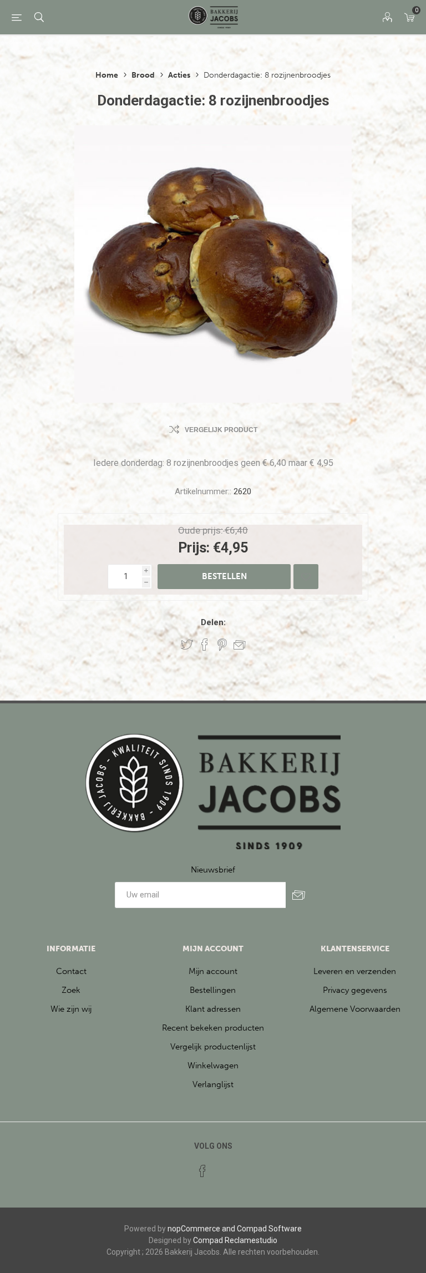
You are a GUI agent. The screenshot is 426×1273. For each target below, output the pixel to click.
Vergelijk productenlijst (213, 1047)
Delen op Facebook (205, 644)
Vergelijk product (221, 430)
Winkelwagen (213, 1066)
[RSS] (223, 1167)
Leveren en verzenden (354, 971)
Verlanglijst (213, 1084)
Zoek (71, 990)
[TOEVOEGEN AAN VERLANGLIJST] (305, 576)
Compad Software (269, 1228)
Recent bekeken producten (213, 1028)
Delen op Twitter (187, 644)
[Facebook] (202, 1171)
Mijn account (213, 971)
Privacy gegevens (355, 990)
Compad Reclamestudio (235, 1240)
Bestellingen (213, 990)
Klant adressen (213, 1009)
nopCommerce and (201, 1228)
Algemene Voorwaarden (355, 1009)
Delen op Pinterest (222, 644)
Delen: (213, 622)
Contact (71, 971)
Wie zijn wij (71, 1009)
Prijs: (194, 548)
